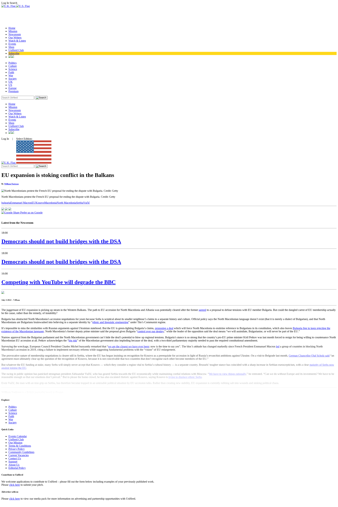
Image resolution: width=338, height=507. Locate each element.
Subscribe (13, 53)
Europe (12, 88)
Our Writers (14, 37)
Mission (12, 31)
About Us (13, 464)
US (10, 84)
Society (12, 78)
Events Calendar (17, 436)
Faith (11, 72)
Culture (12, 65)
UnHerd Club (16, 50)
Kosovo (40, 202)
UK (10, 81)
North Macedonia (66, 202)
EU (34, 202)
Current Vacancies (18, 455)
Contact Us (14, 458)
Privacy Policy (16, 448)
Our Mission (15, 442)
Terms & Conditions (19, 445)
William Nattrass (11, 184)
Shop (11, 47)
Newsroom (14, 34)
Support (12, 461)
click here (14, 484)
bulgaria (5, 202)
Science (12, 69)
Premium (13, 91)
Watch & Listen (17, 40)
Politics (12, 62)
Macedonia (50, 202)
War (10, 75)
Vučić (86, 202)
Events (12, 43)
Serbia (79, 202)
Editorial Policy (17, 467)
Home (11, 28)
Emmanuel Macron (21, 202)
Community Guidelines (21, 452)
